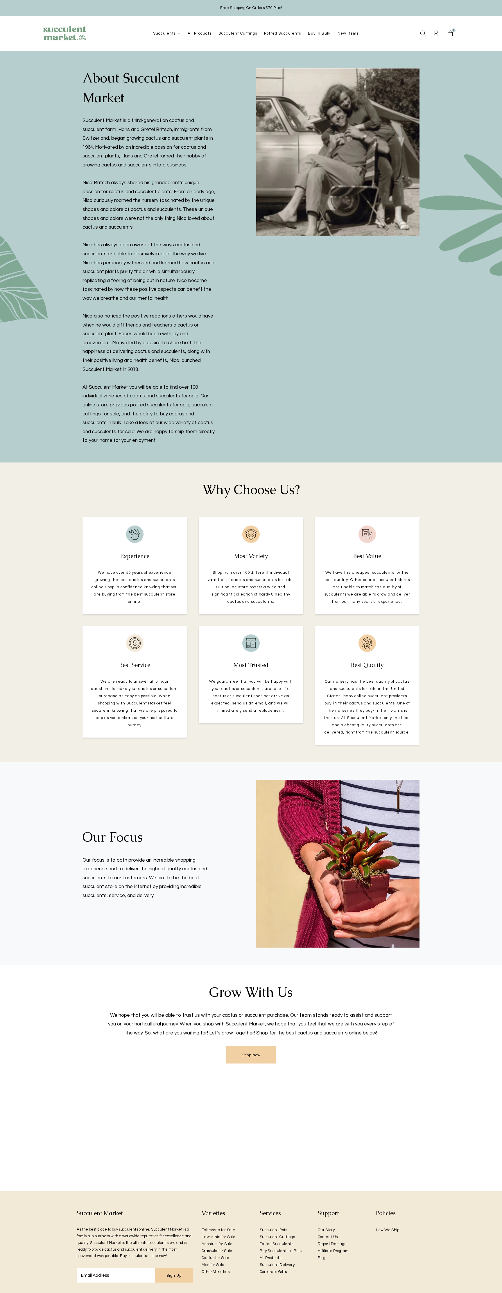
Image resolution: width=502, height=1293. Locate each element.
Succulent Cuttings (277, 1237)
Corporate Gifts (273, 1272)
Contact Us (328, 1237)
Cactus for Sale (215, 1258)
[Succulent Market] (64, 33)
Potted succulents (282, 33)
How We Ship (387, 1230)
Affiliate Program (333, 1251)
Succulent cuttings (237, 33)
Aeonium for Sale (217, 1244)
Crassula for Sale (217, 1251)
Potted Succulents (276, 1244)
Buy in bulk (319, 33)
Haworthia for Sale (218, 1237)
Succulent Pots (273, 1230)
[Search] (423, 33)
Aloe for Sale (213, 1265)
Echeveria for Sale (218, 1230)
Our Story (326, 1230)
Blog (321, 1258)
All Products (270, 1258)
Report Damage (332, 1244)
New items (348, 33)
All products (199, 33)
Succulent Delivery (277, 1265)
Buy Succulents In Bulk (281, 1251)
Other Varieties (216, 1272)
